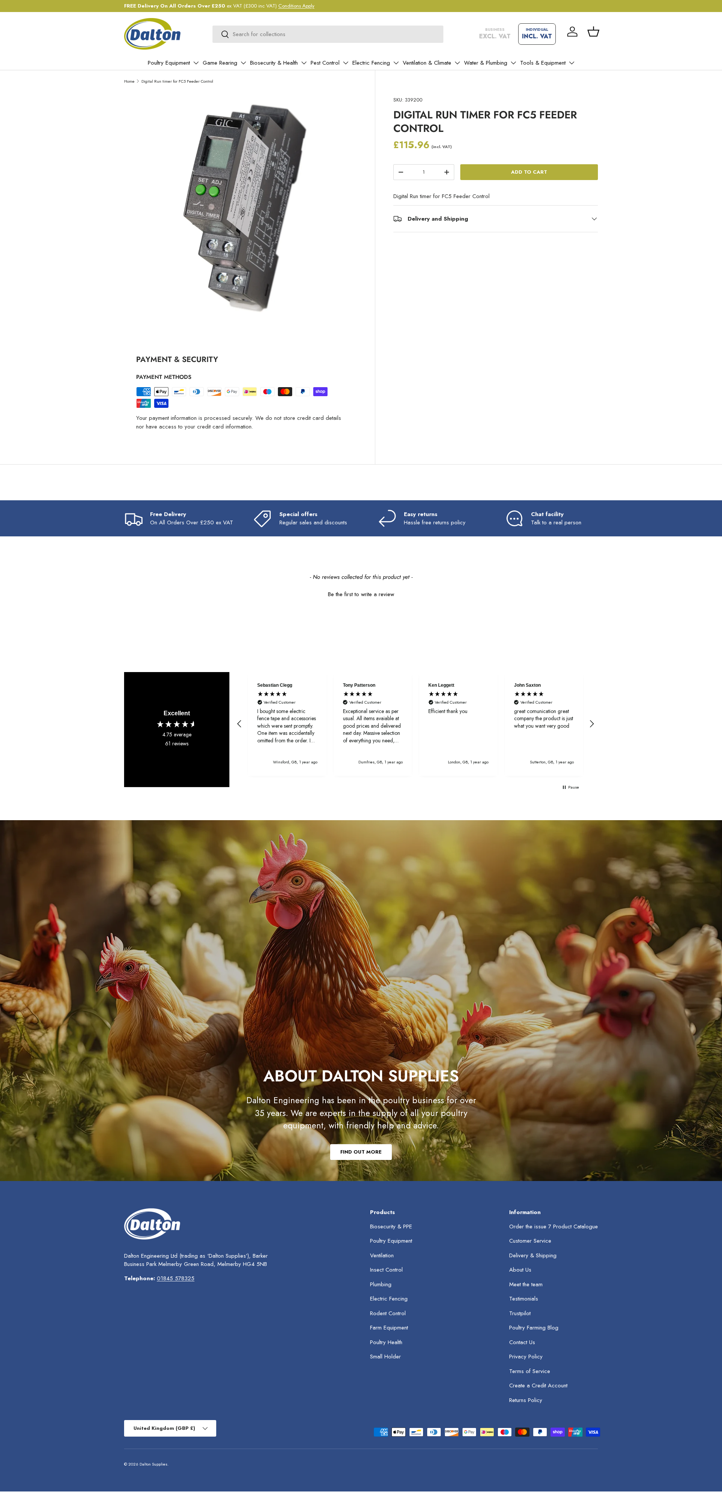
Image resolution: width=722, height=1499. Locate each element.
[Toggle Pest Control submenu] (345, 62)
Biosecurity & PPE (391, 1226)
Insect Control (386, 1270)
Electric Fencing (371, 63)
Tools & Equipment (543, 63)
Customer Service (530, 1241)
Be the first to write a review (361, 594)
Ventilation (382, 1255)
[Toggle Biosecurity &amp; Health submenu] (303, 62)
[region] (415, 724)
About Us (520, 1270)
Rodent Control (388, 1313)
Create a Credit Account (538, 1385)
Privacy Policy (526, 1356)
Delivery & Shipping (533, 1255)
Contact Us (522, 1342)
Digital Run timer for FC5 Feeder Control (177, 81)
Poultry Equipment (169, 63)
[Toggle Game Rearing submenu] (243, 62)
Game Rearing (220, 63)
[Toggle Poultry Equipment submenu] (195, 62)
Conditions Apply (296, 5)
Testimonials (523, 1299)
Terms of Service (529, 1371)
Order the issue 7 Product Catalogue (553, 1226)
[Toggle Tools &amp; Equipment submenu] (571, 62)
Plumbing (380, 1284)
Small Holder (385, 1356)
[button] (593, 31)
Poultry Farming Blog (533, 1327)
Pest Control (325, 63)
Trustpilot (520, 1313)
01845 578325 (175, 1278)
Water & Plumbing (485, 63)
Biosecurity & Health (274, 63)
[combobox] (327, 34)
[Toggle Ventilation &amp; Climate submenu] (457, 62)
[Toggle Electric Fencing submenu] (395, 62)
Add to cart (529, 172)
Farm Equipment (389, 1327)
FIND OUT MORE (361, 1151)
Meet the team (526, 1284)
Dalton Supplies (153, 1464)
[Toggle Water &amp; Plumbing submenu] (513, 62)
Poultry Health (386, 1342)
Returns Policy (525, 1400)
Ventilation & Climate (427, 63)
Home (129, 81)
